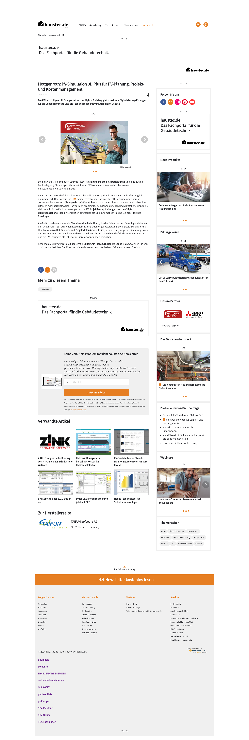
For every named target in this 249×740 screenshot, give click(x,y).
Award (116, 25)
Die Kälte (43, 666)
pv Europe (43, 701)
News (82, 25)
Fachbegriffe (175, 604)
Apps (163, 531)
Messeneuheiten (185, 543)
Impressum (87, 604)
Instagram (178, 102)
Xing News (42, 618)
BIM (74, 199)
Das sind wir (87, 625)
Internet (164, 543)
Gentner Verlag (88, 607)
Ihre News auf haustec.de (181, 640)
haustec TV (175, 614)
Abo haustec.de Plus (179, 611)
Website (198, 543)
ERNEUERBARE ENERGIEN (52, 673)
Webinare (174, 607)
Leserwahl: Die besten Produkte (184, 618)
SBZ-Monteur (45, 708)
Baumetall (43, 659)
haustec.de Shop (89, 622)
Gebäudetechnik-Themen (181, 625)
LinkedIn (42, 622)
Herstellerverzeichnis (179, 636)
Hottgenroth (199, 537)
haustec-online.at (89, 632)
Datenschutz (193, 531)
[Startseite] (53, 24)
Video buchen (88, 618)
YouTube (42, 629)
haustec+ (147, 25)
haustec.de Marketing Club (181, 622)
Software (45, 289)
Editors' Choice (176, 632)
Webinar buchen (89, 614)
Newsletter (131, 25)
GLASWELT (44, 687)
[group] (183, 193)
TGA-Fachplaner (46, 721)
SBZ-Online (44, 715)
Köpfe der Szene (177, 629)
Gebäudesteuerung (181, 537)
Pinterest (185, 102)
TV (106, 25)
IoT (173, 543)
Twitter (41, 625)
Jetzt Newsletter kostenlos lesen (125, 579)
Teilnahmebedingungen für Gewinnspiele (144, 611)
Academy (95, 25)
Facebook (163, 102)
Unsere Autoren (89, 629)
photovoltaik (45, 694)
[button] (93, 171)
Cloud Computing (176, 531)
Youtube (192, 102)
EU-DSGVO (165, 537)
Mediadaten (87, 611)
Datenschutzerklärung (78, 410)
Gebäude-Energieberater (51, 680)
